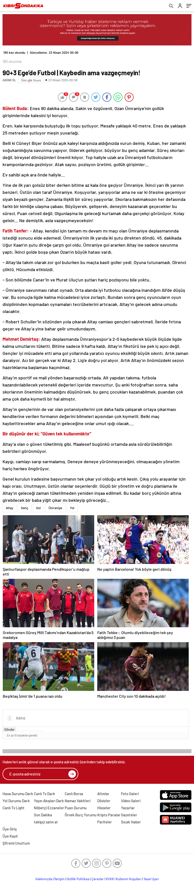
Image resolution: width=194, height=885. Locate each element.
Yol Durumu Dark (16, 800)
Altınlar (103, 793)
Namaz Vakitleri (77, 800)
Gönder (9, 729)
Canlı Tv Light (14, 807)
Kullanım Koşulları (128, 879)
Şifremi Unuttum (16, 843)
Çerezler (98, 879)
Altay (9, 508)
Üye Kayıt (10, 836)
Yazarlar (128, 807)
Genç (24, 508)
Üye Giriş (10, 829)
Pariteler (104, 822)
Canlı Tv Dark (44, 793)
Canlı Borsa (74, 793)
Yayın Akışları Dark (49, 800)
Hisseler (104, 807)
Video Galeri (130, 800)
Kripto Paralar (108, 815)
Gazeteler (129, 815)
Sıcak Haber (131, 822)
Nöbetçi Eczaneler (49, 807)
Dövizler (103, 800)
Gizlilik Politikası (78, 879)
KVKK (110, 879)
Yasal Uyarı (151, 879)
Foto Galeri (130, 793)
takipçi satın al (46, 822)
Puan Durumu (76, 807)
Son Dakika (43, 815)
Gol (38, 508)
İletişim (59, 879)
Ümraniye (55, 508)
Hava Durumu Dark (18, 793)
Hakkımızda (43, 879)
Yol (72, 508)
